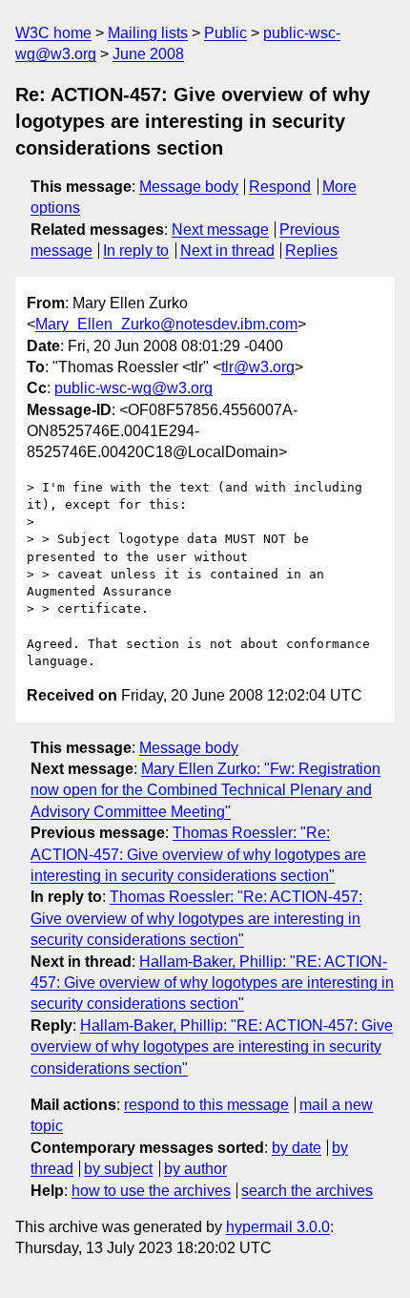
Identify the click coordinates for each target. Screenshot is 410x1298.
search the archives (307, 1191)
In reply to (136, 250)
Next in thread (227, 250)
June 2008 (148, 54)
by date (296, 1148)
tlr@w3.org (258, 367)
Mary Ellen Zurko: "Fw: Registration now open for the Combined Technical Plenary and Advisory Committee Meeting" (205, 790)
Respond (280, 186)
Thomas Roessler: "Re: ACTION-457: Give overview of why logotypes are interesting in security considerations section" (198, 854)
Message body (188, 186)
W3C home (53, 33)
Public (225, 33)
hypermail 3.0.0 (278, 1227)
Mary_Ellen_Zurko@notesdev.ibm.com (166, 324)
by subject (118, 1169)
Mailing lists (148, 33)
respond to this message (206, 1105)
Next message (220, 229)
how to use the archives (151, 1191)
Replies (311, 250)
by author (195, 1169)
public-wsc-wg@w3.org (133, 388)
